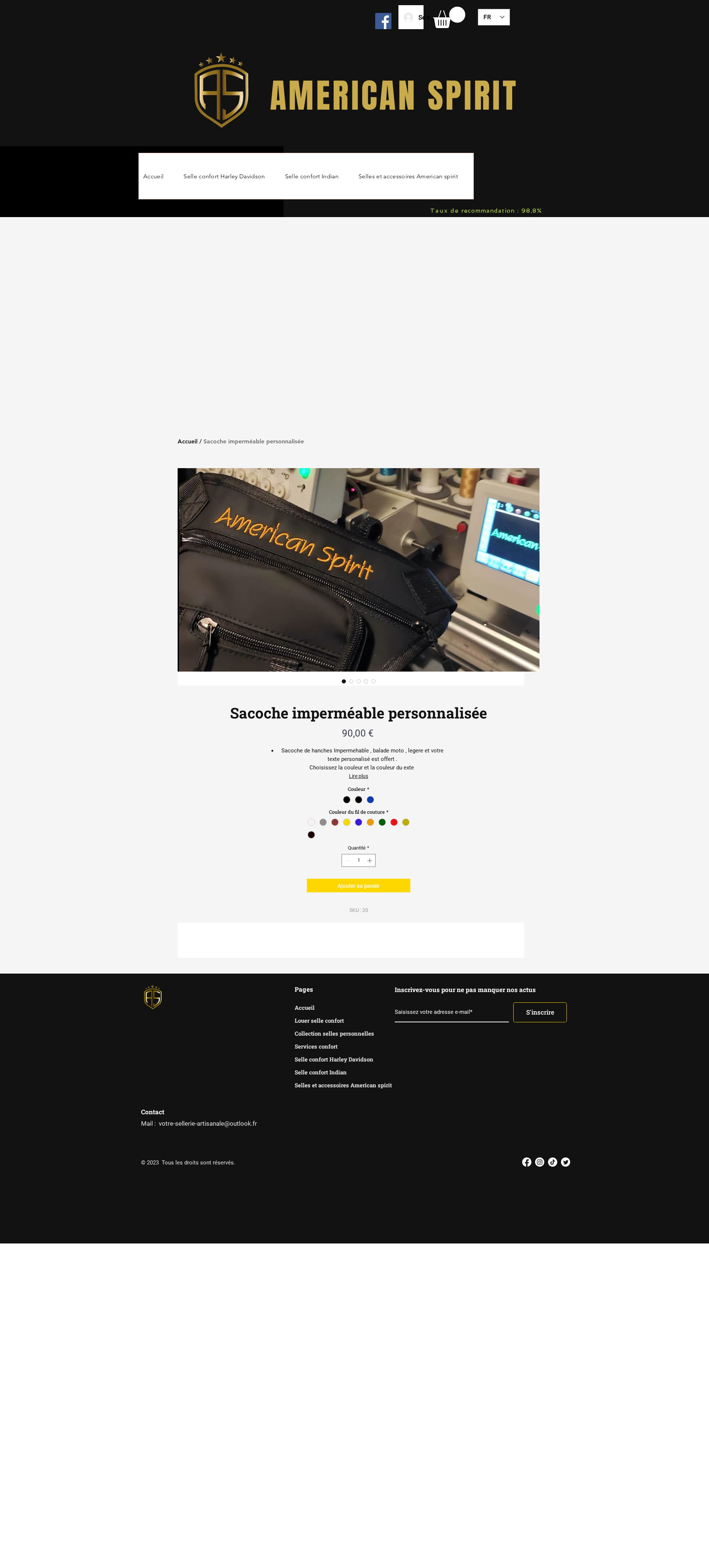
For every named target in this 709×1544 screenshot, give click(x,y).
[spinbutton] (359, 860)
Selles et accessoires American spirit (321, 1085)
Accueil (188, 441)
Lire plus (358, 776)
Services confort (316, 1046)
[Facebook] (383, 21)
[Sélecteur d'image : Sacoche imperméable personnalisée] (343, 681)
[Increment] (370, 860)
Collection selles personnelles (321, 1033)
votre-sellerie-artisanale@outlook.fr (208, 1123)
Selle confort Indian (321, 1072)
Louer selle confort (319, 1020)
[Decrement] (347, 860)
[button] (449, 17)
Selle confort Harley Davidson (321, 1059)
